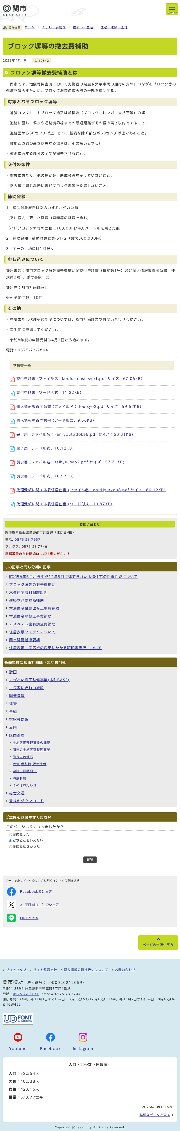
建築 (13, 703)
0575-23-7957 (27, 539)
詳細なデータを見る (155, 1115)
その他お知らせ (25, 785)
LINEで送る (29, 918)
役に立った (21, 834)
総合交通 (17, 793)
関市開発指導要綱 (24, 640)
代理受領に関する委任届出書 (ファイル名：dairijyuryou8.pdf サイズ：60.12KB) (91, 490)
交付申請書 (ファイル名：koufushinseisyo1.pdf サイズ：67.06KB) (79, 378)
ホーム (30, 27)
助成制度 (19, 778)
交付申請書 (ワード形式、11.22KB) (49, 392)
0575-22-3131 (26, 993)
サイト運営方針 (45, 969)
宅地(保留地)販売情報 (30, 764)
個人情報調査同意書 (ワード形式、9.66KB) (55, 420)
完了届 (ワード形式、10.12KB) (45, 448)
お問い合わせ (125, 969)
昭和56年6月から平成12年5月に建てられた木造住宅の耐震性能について (73, 576)
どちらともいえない (28, 840)
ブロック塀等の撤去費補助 (32, 584)
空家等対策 (19, 719)
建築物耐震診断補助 (26, 600)
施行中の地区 (23, 757)
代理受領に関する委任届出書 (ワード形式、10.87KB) (64, 504)
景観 (13, 711)
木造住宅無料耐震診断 (28, 592)
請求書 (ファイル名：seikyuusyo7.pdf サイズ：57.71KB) (70, 462)
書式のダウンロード (26, 801)
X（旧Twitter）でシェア (39, 904)
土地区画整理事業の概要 (31, 742)
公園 (13, 727)
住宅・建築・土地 (114, 27)
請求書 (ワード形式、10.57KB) (45, 476)
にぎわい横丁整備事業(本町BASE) (39, 680)
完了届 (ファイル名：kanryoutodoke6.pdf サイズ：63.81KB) (74, 434)
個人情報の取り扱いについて (86, 969)
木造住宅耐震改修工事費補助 (34, 608)
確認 (90, 859)
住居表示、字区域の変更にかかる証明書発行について (55, 648)
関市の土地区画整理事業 (31, 749)
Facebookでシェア (36, 891)
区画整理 (17, 735)
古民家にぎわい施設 (26, 688)
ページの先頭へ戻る (158, 944)
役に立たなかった (26, 846)
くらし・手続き (54, 27)
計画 (13, 672)
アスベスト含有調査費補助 (32, 624)
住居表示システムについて (32, 632)
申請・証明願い (25, 771)
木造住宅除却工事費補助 (30, 616)
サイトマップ (16, 969)
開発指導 (17, 695)
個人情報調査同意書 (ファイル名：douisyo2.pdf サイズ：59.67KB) (78, 406)
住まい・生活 (83, 27)
